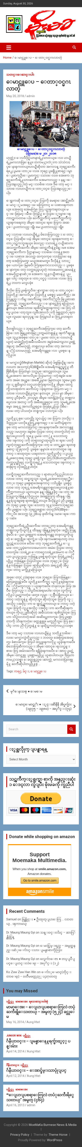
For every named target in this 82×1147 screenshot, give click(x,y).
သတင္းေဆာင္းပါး (20, 74)
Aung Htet (33, 1022)
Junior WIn (13, 1035)
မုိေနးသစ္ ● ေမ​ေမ (26, 691)
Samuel (11, 919)
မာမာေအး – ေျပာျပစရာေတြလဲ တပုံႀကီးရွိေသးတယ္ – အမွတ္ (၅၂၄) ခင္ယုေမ (40, 1012)
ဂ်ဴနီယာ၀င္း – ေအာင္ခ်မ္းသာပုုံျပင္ (36, 1070)
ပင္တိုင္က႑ (10, 1001)
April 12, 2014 (15, 1076)
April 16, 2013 (15, 1105)
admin (30, 96)
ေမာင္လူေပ (38, 671)
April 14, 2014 (15, 1051)
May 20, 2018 (15, 96)
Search (71, 729)
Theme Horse (58, 1135)
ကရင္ (17, 671)
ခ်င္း (26, 671)
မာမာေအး (22, 1001)
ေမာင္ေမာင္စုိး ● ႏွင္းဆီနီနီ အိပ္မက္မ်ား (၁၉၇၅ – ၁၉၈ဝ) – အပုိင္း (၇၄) (43, 706)
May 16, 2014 (15, 1022)
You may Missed (22, 990)
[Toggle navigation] (8, 47)
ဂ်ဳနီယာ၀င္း (12, 1065)
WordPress (54, 1140)
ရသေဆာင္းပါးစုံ (38, 1001)
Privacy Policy (19, 1135)
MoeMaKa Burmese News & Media (53, 1125)
